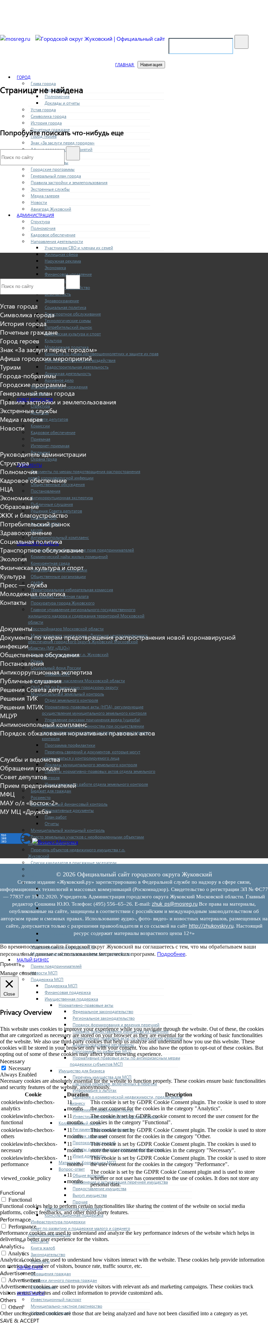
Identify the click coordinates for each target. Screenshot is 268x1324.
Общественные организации (58, 576)
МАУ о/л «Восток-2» (29, 802)
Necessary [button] (12, 1061)
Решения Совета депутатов (38, 689)
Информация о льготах (95, 1090)
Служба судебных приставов (58, 869)
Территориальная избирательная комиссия (72, 589)
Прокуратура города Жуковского (63, 603)
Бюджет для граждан (51, 790)
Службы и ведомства (30, 759)
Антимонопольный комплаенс (43, 724)
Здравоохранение (62, 300)
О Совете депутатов (49, 419)
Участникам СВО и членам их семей (79, 247)
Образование (19, 506)
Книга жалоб (43, 1247)
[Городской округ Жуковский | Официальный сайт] (100, 38)
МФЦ (7, 794)
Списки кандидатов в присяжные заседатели (74, 862)
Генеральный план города (56, 175)
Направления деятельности (57, 241)
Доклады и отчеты (62, 103)
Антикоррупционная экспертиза (62, 497)
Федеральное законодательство (103, 1011)
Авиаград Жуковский (51, 209)
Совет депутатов (23, 776)
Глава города (43, 83)
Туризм (10, 367)
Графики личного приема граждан (64, 1280)
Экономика (55, 267)
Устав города (43, 109)
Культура (53, 340)
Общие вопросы (88, 1175)
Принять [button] (10, 963)
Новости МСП (44, 972)
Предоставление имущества (99, 1188)
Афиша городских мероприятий (46, 358)
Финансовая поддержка (68, 992)
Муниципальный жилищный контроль (68, 830)
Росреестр (41, 797)
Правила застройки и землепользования (69, 182)
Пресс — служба (23, 584)
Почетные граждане (29, 332)
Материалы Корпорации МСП (87, 1162)
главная (125, 64)
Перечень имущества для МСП (102, 1077)
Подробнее (171, 953)
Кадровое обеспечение (53, 234)
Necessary (19, 1068)
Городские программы (53, 169)
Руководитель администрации (43, 454)
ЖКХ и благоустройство (34, 515)
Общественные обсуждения (40, 654)
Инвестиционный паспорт (56, 1299)
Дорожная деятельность (68, 373)
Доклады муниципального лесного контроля (88, 940)
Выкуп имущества (90, 1195)
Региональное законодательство (104, 1018)
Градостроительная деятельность (77, 367)
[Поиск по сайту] (241, 42)
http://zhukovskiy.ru (211, 925)
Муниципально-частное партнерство (66, 1306)
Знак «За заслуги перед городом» (63, 142)
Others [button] (8, 1299)
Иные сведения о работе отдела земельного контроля (96, 784)
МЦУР (8, 715)
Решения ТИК (19, 698)
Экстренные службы (50, 189)
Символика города (48, 116)
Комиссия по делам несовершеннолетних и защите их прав (101, 353)
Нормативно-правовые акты (86, 1005)
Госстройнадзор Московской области (67, 628)
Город (23, 77)
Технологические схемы (68, 320)
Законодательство (48, 1254)
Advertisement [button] (17, 1273)
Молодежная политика (32, 593)
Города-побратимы (28, 375)
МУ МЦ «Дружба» (25, 811)
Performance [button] (15, 1219)
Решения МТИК (21, 706)
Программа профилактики (70, 745)
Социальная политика (65, 307)
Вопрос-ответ (72, 1169)
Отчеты (52, 823)
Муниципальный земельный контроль (67, 694)
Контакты (13, 602)
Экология (13, 558)
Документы (29, 465)
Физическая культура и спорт (73, 333)
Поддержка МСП (47, 979)
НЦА (6, 489)
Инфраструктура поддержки (58, 1221)
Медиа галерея (45, 195)
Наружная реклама (63, 261)
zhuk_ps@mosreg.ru (175, 903)
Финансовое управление (68, 274)
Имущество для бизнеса (82, 1070)
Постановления (45, 491)
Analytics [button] (11, 1246)
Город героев (19, 340)
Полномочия (57, 96)
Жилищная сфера (61, 254)
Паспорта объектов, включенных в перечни (115, 1083)
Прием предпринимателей (38, 785)
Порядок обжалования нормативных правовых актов (77, 733)
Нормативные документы (69, 810)
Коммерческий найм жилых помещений (69, 556)
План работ (56, 817)
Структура (40, 221)
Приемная (40, 439)
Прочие (80, 1201)
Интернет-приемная (50, 445)
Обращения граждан (51, 1273)
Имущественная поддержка (71, 999)
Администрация (35, 215)
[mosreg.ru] (16, 38)
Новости (39, 202)
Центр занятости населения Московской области (78, 680)
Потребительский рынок (68, 327)
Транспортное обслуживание (73, 314)
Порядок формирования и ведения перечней (116, 1024)
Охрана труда (44, 459)
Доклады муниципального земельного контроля (91, 764)
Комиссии (40, 425)
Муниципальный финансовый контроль (69, 804)
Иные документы (89, 1155)
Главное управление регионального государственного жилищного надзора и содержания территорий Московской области (86, 616)
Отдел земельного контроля (71, 700)
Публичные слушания (52, 504)
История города (46, 122)
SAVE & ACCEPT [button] (19, 1320)
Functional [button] (12, 1192)
